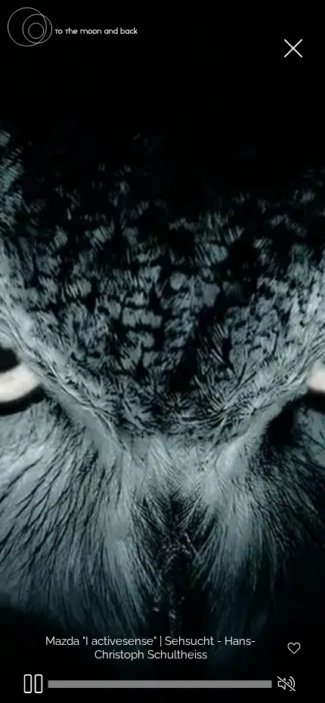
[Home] (73, 43)
